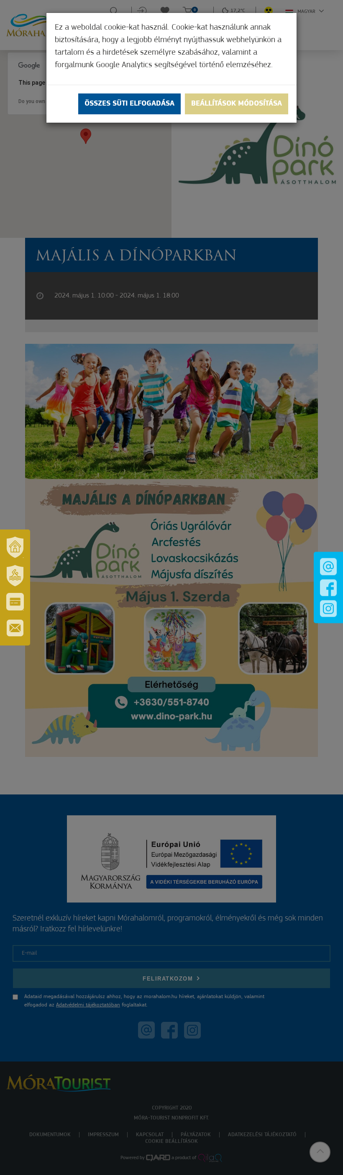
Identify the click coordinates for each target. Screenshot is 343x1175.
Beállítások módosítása (236, 104)
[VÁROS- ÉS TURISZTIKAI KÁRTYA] (15, 601)
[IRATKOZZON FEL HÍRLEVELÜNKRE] (15, 628)
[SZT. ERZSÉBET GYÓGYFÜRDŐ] (15, 575)
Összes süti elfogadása (129, 104)
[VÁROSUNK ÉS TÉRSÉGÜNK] (15, 547)
